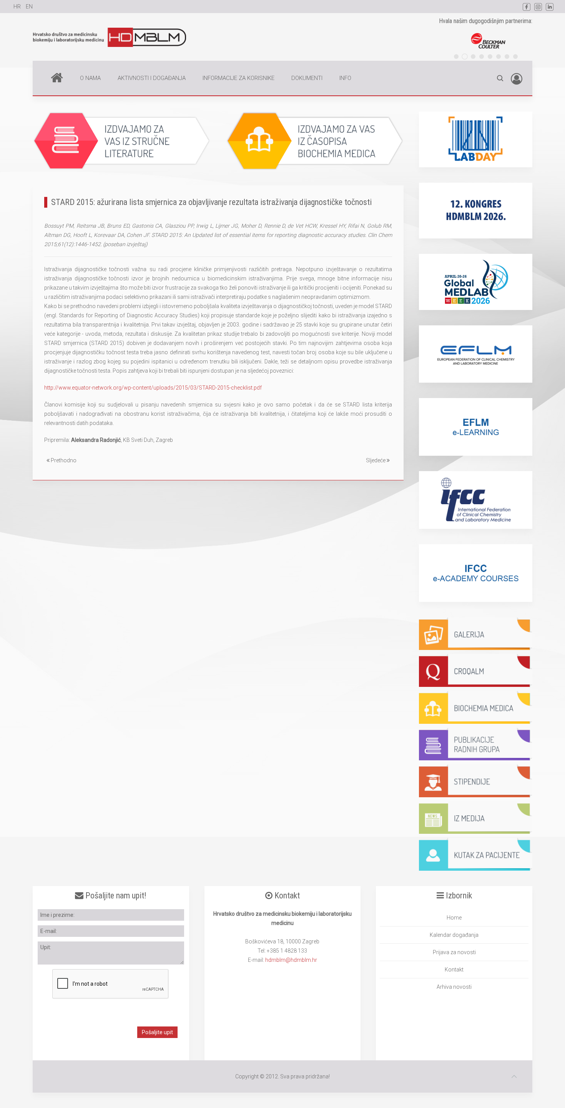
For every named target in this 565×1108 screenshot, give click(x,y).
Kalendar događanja (454, 935)
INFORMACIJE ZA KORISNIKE (238, 78)
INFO (345, 78)
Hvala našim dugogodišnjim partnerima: (485, 21)
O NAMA (90, 78)
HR (17, 6)
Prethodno (63, 460)
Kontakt (454, 969)
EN (29, 6)
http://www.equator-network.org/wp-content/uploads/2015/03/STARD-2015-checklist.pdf (153, 388)
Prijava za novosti (454, 952)
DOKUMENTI (306, 78)
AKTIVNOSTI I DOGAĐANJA (152, 78)
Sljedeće (376, 460)
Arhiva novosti (454, 987)
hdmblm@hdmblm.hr (291, 960)
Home (56, 78)
